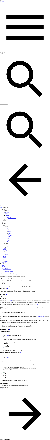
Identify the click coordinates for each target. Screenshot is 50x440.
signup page (7, 335)
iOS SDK (6, 244)
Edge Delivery (3, 255)
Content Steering (9, 300)
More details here (21, 278)
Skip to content (2, 1)
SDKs (4, 225)
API (3, 252)
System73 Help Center (5, 207)
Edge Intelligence (4, 223)
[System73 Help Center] (1, 207)
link (37, 304)
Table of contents (2, 263)
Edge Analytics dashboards (40, 316)
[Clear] (0, 205)
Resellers (4, 220)
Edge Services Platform (5, 209)
